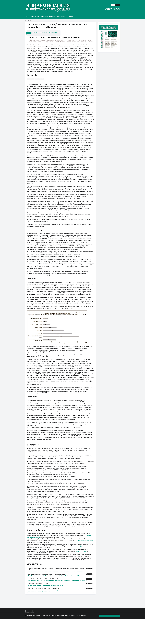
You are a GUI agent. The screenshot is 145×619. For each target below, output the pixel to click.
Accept (109, 616)
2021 (26, 20)
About (27, 16)
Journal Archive (35, 16)
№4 (30, 20)
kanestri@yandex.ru (81, 546)
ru (113, 5)
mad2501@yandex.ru (81, 551)
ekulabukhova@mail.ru (55, 560)
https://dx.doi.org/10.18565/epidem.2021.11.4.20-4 (46, 32)
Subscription (44, 16)
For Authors (52, 16)
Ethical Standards (61, 16)
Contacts (70, 16)
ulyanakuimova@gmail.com (85, 540)
